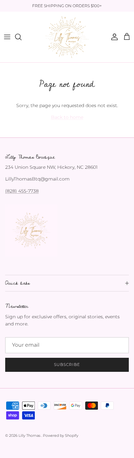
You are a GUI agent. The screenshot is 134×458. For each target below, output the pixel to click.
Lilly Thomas (30, 435)
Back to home (67, 117)
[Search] (21, 37)
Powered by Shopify (60, 435)
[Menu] (7, 37)
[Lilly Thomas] (67, 37)
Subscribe (67, 364)
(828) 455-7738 (22, 191)
